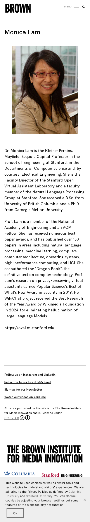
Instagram (30, 375)
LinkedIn (49, 375)
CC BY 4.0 (11, 418)
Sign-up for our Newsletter (23, 389)
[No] (84, 500)
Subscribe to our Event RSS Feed (27, 382)
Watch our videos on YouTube (25, 397)
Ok (15, 513)
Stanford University (39, 496)
